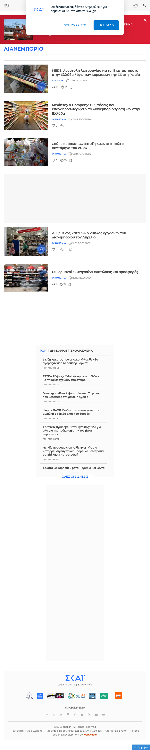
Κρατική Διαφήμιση (116, 731)
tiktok (75, 715)
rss (89, 715)
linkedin (61, 715)
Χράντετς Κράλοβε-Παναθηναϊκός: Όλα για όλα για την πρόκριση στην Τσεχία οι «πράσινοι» (72, 430)
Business (57, 81)
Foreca (135, 731)
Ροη (43, 350)
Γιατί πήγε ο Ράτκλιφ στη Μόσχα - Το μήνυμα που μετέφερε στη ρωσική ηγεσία (72, 395)
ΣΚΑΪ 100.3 (40, 696)
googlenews (103, 715)
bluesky (82, 715)
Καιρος (135, 5)
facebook (47, 715)
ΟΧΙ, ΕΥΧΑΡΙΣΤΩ (75, 25)
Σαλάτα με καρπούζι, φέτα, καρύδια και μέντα (73, 468)
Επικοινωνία (85, 684)
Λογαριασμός (144, 5)
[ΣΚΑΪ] (75, 678)
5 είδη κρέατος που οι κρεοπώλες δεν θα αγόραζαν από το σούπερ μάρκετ (70, 361)
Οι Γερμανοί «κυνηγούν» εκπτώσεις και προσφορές (95, 272)
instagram (68, 715)
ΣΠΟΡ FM (55, 696)
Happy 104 (118, 696)
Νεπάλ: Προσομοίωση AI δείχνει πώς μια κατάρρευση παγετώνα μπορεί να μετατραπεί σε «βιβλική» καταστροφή (73, 451)
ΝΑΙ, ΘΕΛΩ (106, 25)
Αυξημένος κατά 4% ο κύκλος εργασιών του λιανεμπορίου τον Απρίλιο (89, 235)
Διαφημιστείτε (66, 684)
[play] (26, 79)
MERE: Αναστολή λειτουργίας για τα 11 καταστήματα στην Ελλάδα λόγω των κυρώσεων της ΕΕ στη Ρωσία (96, 72)
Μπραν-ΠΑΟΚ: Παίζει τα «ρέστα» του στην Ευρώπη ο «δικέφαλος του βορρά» (71, 412)
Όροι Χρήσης (34, 731)
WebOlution (90, 735)
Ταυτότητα (17, 731)
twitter (54, 715)
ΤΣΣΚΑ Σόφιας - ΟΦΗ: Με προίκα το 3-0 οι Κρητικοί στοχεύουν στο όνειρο (71, 378)
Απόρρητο (141, 747)
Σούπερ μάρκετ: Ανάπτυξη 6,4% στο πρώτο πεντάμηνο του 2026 (88, 146)
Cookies (97, 731)
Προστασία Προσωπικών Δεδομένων (67, 731)
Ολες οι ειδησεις (75, 476)
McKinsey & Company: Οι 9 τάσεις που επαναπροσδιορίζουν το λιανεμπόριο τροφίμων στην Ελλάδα (96, 109)
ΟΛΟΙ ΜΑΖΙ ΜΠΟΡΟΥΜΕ (75, 698)
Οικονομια (59, 119)
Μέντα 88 (104, 696)
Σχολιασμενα (82, 350)
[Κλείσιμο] (145, 20)
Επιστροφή (140, 736)
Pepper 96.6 (92, 696)
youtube (96, 715)
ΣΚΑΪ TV (29, 696)
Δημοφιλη (58, 350)
